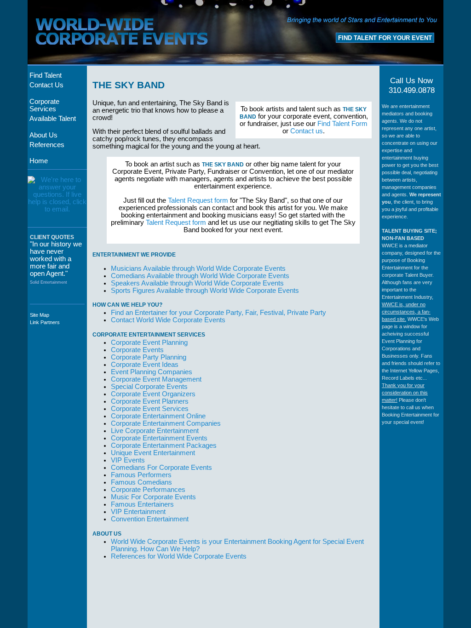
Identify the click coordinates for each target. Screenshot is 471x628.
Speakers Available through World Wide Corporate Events (197, 283)
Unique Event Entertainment (153, 453)
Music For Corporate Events (153, 497)
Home (38, 161)
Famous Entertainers (142, 504)
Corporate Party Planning (148, 357)
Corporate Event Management (156, 379)
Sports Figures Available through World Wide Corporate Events (205, 290)
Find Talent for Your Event (385, 37)
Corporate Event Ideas (144, 364)
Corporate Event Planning (149, 342)
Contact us (306, 131)
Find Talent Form (342, 123)
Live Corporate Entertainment (155, 430)
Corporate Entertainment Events (159, 438)
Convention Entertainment (150, 519)
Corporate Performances (148, 489)
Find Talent (45, 75)
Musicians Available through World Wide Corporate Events (198, 268)
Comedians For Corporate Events (161, 467)
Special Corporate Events (149, 386)
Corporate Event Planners (150, 401)
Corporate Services (44, 105)
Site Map (39, 315)
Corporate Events (137, 350)
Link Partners (45, 322)
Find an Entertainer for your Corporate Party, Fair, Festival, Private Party (218, 312)
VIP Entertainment (138, 511)
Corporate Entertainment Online (158, 416)
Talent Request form (198, 200)
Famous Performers (141, 475)
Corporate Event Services (150, 408)
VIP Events (128, 460)
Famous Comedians (141, 482)
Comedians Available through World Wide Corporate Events (200, 276)
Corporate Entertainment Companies (166, 423)
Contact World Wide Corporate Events (168, 320)
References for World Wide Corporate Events (179, 556)
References (46, 144)
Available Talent (52, 118)
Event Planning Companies (151, 372)
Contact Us (46, 85)
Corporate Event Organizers (153, 394)
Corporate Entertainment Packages (164, 445)
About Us (43, 135)
